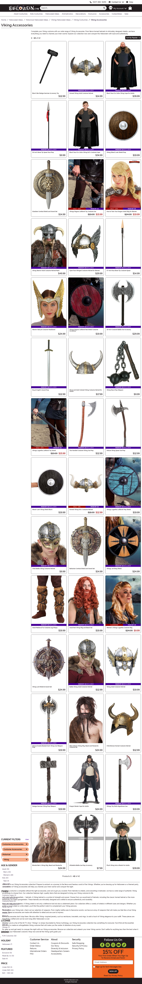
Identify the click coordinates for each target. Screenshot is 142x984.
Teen (5, 881)
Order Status (35, 946)
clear (27, 839)
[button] (117, 8)
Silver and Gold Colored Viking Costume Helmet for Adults (85, 390)
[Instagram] (113, 945)
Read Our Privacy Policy (113, 976)
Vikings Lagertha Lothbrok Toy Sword (44, 450)
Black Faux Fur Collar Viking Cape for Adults (120, 93)
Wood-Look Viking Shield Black (42, 509)
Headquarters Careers (60, 951)
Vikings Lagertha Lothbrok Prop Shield (119, 509)
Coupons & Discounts (60, 943)
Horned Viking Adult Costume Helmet (81, 93)
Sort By (132, 38)
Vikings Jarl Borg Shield (114, 568)
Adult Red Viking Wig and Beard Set (80, 627)
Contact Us (116, 2)
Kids (3, 878)
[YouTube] (118, 945)
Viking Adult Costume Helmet (116, 687)
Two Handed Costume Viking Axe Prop (81, 450)
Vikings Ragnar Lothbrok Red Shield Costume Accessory (83, 330)
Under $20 (6, 970)
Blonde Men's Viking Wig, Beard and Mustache (47, 865)
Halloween (6, 944)
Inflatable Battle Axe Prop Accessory (80, 865)
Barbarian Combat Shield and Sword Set (82, 568)
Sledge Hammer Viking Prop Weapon (44, 806)
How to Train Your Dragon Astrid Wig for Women (122, 211)
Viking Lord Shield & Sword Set (42, 687)
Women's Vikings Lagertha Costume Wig (119, 627)
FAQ (31, 954)
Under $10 (6, 967)
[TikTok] (124, 945)
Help (131, 2)
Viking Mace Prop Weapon (115, 390)
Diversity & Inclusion (59, 948)
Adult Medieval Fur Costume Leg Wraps (44, 627)
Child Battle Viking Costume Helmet (43, 568)
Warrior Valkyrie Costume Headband (43, 329)
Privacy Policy (78, 948)
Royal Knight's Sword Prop (40, 390)
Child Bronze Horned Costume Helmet (118, 746)
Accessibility (56, 954)
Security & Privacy (79, 946)
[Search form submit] (104, 8)
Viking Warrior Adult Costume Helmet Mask (45, 270)
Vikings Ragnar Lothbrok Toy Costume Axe (82, 211)
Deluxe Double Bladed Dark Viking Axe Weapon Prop (47, 746)
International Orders (38, 951)
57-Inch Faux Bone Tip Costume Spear (118, 270)
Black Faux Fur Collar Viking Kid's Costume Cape (84, 152)
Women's (6, 875)
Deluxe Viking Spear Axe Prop (116, 450)
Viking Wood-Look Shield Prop (116, 152)
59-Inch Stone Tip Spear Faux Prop (43, 152)
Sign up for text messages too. (109, 967)
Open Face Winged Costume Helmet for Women (84, 270)
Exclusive (5, 953)
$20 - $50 (6, 973)
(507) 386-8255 (99, 2)
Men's (5, 872)
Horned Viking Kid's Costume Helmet (81, 509)
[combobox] (71, 8)
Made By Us (6, 956)
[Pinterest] (108, 945)
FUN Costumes (7, 936)
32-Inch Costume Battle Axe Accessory (119, 329)
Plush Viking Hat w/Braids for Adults (118, 865)
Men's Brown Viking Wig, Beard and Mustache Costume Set (83, 746)
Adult (4, 869)
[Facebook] (102, 945)
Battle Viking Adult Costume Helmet (80, 687)
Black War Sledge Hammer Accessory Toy (45, 93)
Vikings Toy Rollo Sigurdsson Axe (117, 806)
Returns (33, 948)
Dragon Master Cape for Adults (79, 806)
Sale (3, 959)
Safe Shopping (78, 943)
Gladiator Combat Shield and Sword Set (44, 211)
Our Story (55, 946)
